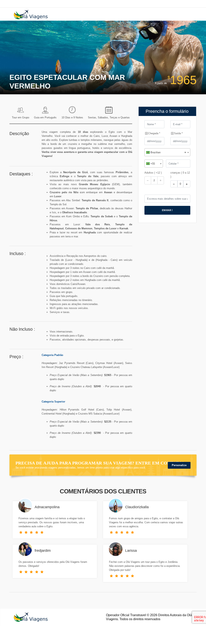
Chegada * (154, 133)
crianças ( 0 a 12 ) (180, 174)
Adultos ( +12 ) (153, 172)
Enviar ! (167, 210)
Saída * (178, 133)
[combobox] (167, 152)
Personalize (179, 465)
